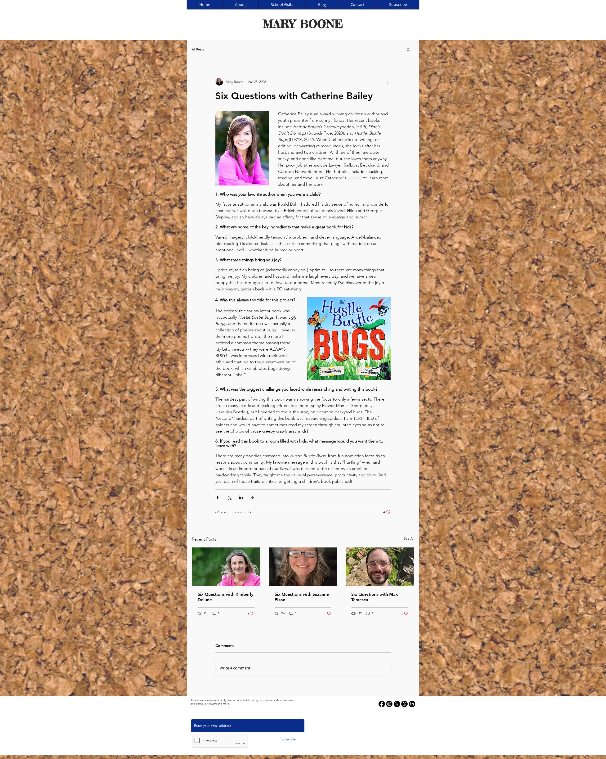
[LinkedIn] (412, 704)
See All (409, 538)
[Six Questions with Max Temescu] (380, 566)
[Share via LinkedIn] (241, 497)
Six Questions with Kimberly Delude (225, 597)
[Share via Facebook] (217, 497)
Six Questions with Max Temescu (374, 597)
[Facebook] (382, 704)
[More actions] (388, 82)
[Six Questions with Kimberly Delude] (226, 566)
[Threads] (404, 704)
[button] (408, 49)
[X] (397, 704)
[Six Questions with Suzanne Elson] (303, 566)
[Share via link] (252, 497)
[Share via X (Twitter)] (229, 497)
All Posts (198, 49)
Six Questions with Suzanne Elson (302, 597)
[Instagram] (389, 704)
